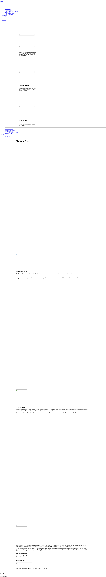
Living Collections (8, 10)
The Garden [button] (4, 7)
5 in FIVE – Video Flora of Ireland (11, 132)
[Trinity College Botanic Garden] (53, 3)
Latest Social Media (9, 14)
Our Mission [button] (4, 15)
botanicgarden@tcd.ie (20, 557)
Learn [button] (3, 128)
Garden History (8, 9)
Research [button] (4, 20)
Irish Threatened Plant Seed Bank (11, 11)
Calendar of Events (8, 136)
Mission (6, 16)
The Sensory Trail (8, 137)
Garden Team (7, 12)
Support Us (7, 18)
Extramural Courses (9, 129)
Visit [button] (3, 134)
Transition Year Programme (10, 130)
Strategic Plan (7, 17)
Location (6, 135)
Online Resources (8, 133)
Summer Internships (9, 131)
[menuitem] (54, 11)
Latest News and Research (10, 13)
